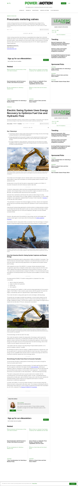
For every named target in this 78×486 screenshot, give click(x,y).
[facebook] (24, 33)
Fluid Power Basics (55, 10)
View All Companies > (61, 34)
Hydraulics (21, 10)
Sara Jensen (9, 123)
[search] (10, 3)
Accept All (72, 483)
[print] (48, 33)
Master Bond (54, 30)
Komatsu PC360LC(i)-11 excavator (29, 382)
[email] (31, 33)
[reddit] (29, 33)
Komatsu (20, 123)
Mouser (53, 32)
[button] (8, 3)
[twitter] (27, 33)
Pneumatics (28, 10)
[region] (39, 484)
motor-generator (34, 362)
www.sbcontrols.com (11, 48)
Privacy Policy (34, 483)
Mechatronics (35, 10)
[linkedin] (26, 33)
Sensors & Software (44, 10)
